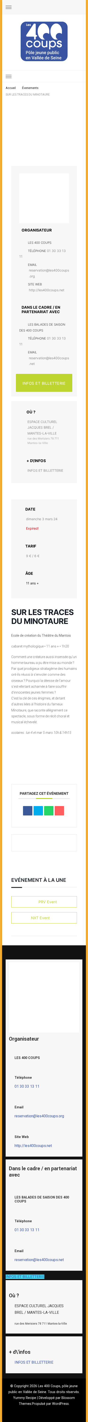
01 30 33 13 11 (27, 1086)
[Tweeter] (38, 810)
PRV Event (47, 901)
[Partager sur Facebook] (27, 810)
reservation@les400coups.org (49, 273)
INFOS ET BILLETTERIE (44, 383)
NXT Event (40, 917)
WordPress (60, 1404)
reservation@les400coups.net (49, 361)
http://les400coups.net (46, 290)
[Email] (59, 810)
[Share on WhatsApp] (49, 810)
